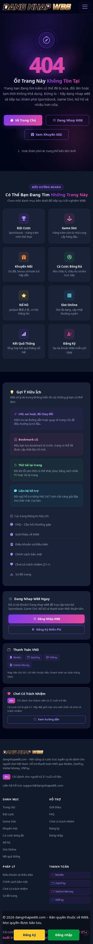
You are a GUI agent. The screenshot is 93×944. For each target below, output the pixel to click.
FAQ (51, 814)
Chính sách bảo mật (28, 554)
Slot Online (9, 849)
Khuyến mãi (10, 828)
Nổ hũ (6, 842)
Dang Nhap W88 (70, 120)
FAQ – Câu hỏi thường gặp (33, 524)
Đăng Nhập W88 (49, 619)
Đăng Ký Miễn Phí (48, 629)
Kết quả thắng (11, 856)
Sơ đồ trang (23, 574)
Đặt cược (8, 814)
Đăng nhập (56, 835)
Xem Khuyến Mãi (49, 134)
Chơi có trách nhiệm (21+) (32, 564)
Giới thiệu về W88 (27, 534)
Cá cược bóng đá (13, 835)
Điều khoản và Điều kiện (31, 544)
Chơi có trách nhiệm (61, 821)
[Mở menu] (84, 7)
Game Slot (9, 821)
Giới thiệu (55, 807)
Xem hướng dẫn (48, 719)
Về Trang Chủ (25, 120)
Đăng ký (54, 828)
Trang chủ (9, 807)
